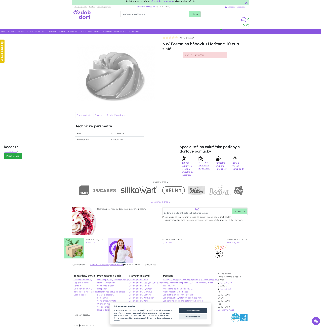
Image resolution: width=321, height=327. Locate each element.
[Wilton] (196, 190)
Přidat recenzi (12, 156)
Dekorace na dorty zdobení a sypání (83, 32)
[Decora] (219, 190)
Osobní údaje (79, 294)
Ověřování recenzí (105, 304)
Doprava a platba (80, 7)
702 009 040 (226, 282)
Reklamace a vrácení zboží (85, 291)
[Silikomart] (139, 190)
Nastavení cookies (192, 317)
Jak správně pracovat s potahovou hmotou (183, 301)
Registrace (241, 7)
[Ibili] (84, 190)
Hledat (195, 14)
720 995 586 (225, 288)
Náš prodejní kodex (106, 310)
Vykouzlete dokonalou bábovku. (178, 288)
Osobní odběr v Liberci (139, 285)
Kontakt (92, 7)
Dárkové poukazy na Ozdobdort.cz (113, 279)
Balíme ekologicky (105, 294)
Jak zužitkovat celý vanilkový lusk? (178, 294)
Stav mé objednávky (82, 279)
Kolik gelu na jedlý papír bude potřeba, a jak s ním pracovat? (190, 279)
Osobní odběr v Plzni (138, 301)
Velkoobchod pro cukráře (108, 307)
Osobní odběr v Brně (138, 279)
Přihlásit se (239, 211)
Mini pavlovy (169, 285)
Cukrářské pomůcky (35, 32)
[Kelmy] (173, 190)
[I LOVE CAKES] (104, 190)
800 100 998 (95, 264)
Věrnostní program (104, 7)
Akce (3, 32)
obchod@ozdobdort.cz (112, 264)
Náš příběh (102, 288)
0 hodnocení (187, 38)
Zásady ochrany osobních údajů (201, 220)
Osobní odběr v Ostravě (140, 294)
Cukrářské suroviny (56, 32)
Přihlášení (231, 7)
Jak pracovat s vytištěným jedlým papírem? (182, 297)
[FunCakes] (238, 190)
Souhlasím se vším (192, 310)
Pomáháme (102, 297)
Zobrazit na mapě (226, 310)
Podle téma (134, 32)
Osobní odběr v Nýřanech (140, 288)
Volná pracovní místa (106, 301)
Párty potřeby (120, 32)
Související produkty (116, 115)
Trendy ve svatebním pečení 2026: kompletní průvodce (188, 282)
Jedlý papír (107, 32)
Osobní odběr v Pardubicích (141, 297)
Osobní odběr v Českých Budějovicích (146, 282)
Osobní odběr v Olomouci (140, 291)
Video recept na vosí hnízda (175, 291)
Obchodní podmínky (82, 288)
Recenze (99, 115)
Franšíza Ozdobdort (106, 282)
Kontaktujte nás (234, 242)
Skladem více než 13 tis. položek (111, 291)
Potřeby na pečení (16, 32)
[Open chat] (316, 319)
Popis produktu (84, 115)
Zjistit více (90, 242)
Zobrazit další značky (160, 202)
